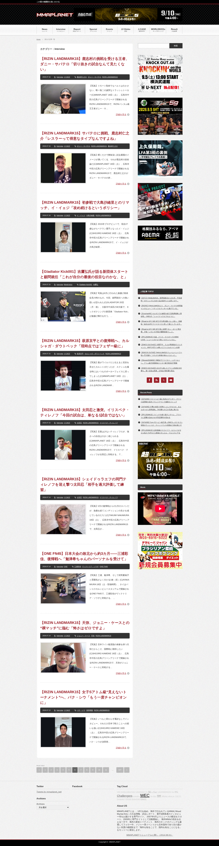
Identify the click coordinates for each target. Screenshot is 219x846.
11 (106, 770)
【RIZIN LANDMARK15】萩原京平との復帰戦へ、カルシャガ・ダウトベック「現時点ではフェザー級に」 (84, 343)
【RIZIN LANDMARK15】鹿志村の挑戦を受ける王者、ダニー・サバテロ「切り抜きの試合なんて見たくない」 (84, 64)
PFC (176, 792)
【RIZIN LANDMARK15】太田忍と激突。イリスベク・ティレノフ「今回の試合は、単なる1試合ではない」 (84, 412)
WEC (145, 795)
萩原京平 (80, 354)
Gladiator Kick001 (85, 284)
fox (173, 792)
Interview (60, 77)
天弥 (92, 636)
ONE (65, 566)
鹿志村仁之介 (82, 77)
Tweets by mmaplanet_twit (49, 792)
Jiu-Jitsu (153, 796)
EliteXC (143, 799)
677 (120, 770)
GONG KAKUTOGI (128, 792)
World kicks (68, 284)
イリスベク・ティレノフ (109, 423)
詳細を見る (121, 114)
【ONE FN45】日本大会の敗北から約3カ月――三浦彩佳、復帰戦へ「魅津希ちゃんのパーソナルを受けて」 (84, 556)
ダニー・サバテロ (94, 77)
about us (171, 796)
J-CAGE (67, 77)
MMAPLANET (114, 842)
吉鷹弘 (95, 284)
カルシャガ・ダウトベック (94, 354)
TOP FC (178, 796)
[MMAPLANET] (55, 15)
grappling (136, 796)
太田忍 (79, 423)
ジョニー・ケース (83, 636)
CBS (118, 792)
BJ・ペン (152, 792)
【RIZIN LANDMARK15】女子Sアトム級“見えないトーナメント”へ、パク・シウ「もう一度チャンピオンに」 (83, 697)
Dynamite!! (121, 799)
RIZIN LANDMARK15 (110, 77)
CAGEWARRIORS (164, 792)
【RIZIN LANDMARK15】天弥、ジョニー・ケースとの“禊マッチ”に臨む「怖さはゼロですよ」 (85, 625)
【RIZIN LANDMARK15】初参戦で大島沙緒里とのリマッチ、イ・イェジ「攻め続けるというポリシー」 (84, 205)
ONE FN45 (104, 566)
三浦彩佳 (77, 566)
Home (38, 39)
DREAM (128, 799)
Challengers (124, 795)
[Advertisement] (160, 264)
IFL (146, 792)
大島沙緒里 (90, 215)
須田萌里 (89, 710)
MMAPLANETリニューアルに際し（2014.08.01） (149, 835)
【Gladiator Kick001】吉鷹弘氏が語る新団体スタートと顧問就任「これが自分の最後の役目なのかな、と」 (84, 274)
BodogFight (136, 799)
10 (99, 770)
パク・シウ (81, 710)
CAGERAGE (140, 792)
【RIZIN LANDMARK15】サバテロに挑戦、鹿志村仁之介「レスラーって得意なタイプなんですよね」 (84, 135)
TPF (159, 796)
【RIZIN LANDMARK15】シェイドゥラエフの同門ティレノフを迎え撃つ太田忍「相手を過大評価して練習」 (83, 484)
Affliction (165, 796)
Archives (40, 804)
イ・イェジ (81, 215)
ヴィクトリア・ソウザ (90, 566)
